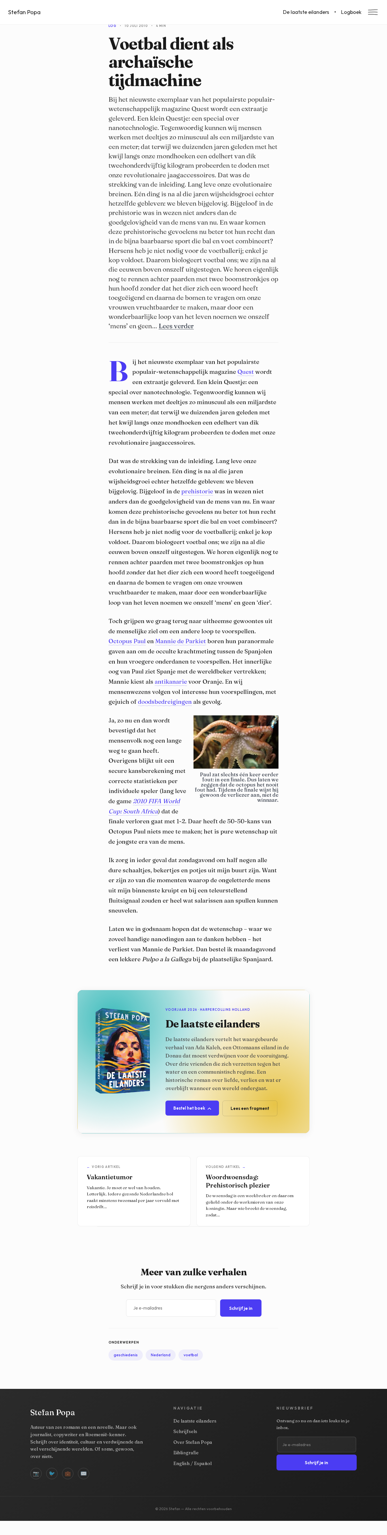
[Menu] (373, 12)
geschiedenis (126, 1354)
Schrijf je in (240, 1308)
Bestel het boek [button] (189, 1108)
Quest (245, 371)
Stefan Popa (24, 12)
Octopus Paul (127, 641)
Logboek (351, 12)
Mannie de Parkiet (180, 641)
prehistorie (197, 491)
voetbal (191, 1354)
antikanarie (171, 681)
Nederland (161, 1354)
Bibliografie (186, 1452)
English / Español (192, 1463)
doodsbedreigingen (165, 701)
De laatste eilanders (306, 12)
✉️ (83, 1473)
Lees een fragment (250, 1108)
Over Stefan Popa (192, 1442)
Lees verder (176, 326)
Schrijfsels (185, 1431)
